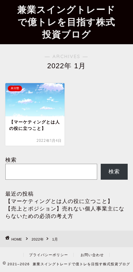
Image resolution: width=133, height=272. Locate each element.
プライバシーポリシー (48, 255)
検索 (11, 160)
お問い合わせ (92, 255)
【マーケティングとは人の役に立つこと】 (59, 201)
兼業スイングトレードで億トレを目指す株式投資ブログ (66, 22)
